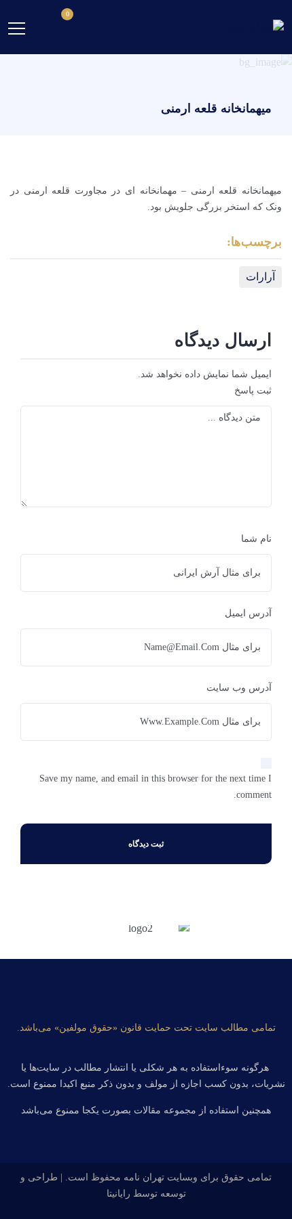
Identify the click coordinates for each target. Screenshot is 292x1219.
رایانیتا (118, 1194)
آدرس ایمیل (248, 613)
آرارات (260, 276)
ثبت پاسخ (253, 390)
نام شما (256, 539)
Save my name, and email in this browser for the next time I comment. (155, 786)
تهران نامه (144, 1177)
